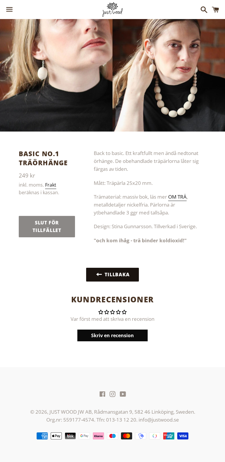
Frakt (50, 185)
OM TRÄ (177, 196)
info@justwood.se (159, 419)
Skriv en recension (112, 335)
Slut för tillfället (47, 226)
